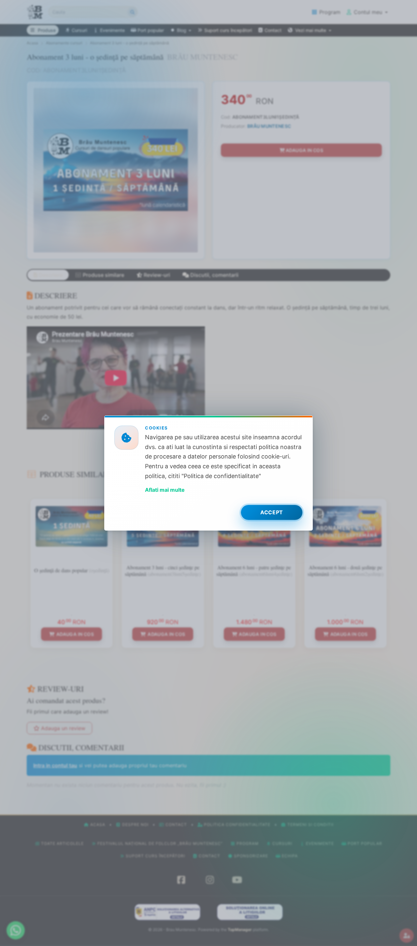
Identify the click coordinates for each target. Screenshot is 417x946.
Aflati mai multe (165, 490)
